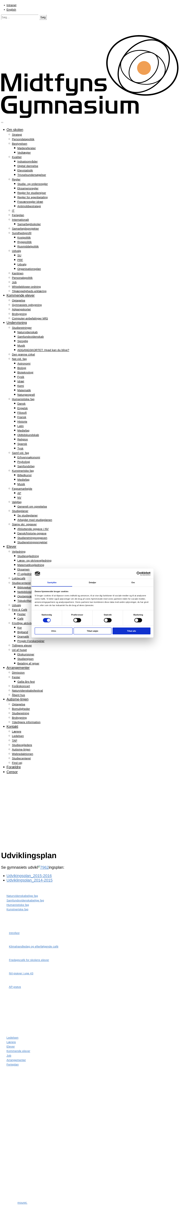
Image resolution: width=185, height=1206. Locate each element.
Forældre (14, 767)
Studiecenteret (21, 582)
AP (19, 493)
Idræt (20, 381)
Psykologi (23, 461)
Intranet (11, 5)
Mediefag (23, 430)
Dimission (18, 672)
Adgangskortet (21, 309)
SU (19, 255)
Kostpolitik (24, 237)
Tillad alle (131, 631)
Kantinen (17, 273)
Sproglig (22, 341)
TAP (14, 740)
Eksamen (23, 569)
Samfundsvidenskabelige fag (25, 900)
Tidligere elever (22, 645)
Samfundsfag (26, 466)
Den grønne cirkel (23, 354)
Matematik (24, 390)
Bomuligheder (21, 708)
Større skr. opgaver (24, 524)
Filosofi (22, 412)
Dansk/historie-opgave (31, 533)
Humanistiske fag (23, 399)
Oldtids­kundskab (28, 434)
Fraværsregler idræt (30, 201)
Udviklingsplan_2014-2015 (30, 880)
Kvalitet (17, 157)
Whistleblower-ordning (26, 286)
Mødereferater (26, 148)
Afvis (53, 631)
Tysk (20, 448)
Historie (22, 421)
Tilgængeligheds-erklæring (29, 291)
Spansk (22, 443)
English (11, 9)
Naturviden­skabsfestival (27, 690)
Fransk (21, 417)
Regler (16, 179)
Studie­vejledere (22, 744)
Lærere (16, 731)
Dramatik (23, 636)
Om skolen (15, 130)
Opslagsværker (27, 596)
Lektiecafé (18, 578)
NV (19, 497)
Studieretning (20, 713)
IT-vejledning (25, 573)
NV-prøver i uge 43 (21, 973)
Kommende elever (21, 295)
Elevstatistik (25, 170)
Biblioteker (24, 587)
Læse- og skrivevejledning (34, 560)
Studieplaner (20, 510)
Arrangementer (18, 668)
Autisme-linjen (17, 699)
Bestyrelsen (19, 143)
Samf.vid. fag (20, 452)
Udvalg (16, 250)
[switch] (77, 620)
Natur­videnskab (27, 332)
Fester (21, 614)
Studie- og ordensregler (32, 183)
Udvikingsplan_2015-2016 (29, 876)
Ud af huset (19, 649)
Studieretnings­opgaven (32, 537)
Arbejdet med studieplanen (34, 519)
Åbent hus (18, 695)
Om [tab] (133, 582)
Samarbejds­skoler (29, 224)
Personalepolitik (22, 277)
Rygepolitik (24, 241)
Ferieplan (18, 215)
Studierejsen (25, 658)
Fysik (20, 376)
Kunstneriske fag (23, 470)
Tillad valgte (92, 631)
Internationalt (20, 219)
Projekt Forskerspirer (30, 640)
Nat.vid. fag (19, 358)
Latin (20, 426)
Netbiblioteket (26, 591)
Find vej (17, 762)
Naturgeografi (26, 394)
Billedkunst (24, 475)
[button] (43, 17)
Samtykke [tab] (52, 582)
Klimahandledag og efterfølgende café (33, 946)
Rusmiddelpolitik (28, 246)
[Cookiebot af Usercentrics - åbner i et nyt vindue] (138, 574)
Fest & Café (19, 609)
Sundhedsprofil (21, 233)
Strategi (17, 134)
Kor (19, 627)
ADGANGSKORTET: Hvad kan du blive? (43, 349)
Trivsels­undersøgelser (31, 174)
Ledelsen (18, 735)
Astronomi (23, 363)
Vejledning (18, 551)
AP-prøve (15, 986)
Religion (22, 439)
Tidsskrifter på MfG (29, 600)
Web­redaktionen (22, 753)
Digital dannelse (27, 165)
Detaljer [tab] (92, 582)
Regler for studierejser (31, 192)
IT (13, 210)
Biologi (21, 367)
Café (20, 618)
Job (14, 282)
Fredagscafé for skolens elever (29, 959)
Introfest (14, 932)
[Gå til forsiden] (92, 117)
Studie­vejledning (28, 556)
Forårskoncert (21, 686)
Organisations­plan (29, 268)
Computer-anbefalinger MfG (30, 318)
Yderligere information (26, 722)
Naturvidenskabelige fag (22, 895)
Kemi (20, 385)
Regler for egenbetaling (32, 197)
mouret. (22, 1202)
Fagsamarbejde (22, 488)
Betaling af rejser (28, 663)
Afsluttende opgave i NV (33, 528)
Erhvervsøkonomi (28, 457)
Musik (21, 345)
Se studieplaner (27, 515)
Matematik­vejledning (30, 564)
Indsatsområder (27, 161)
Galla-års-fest (26, 681)
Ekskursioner (25, 654)
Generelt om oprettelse (32, 506)
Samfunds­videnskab (30, 336)
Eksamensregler (27, 188)
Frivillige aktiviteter (24, 623)
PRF (20, 259)
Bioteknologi (25, 372)
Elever (11, 546)
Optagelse (18, 300)
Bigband (22, 632)
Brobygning (19, 313)
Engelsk (22, 408)
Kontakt (12, 726)
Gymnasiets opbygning (27, 304)
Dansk (21, 403)
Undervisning (17, 322)
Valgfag (17, 502)
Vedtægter (24, 152)
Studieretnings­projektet (32, 542)
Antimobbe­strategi (29, 206)
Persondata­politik (23, 139)
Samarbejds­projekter (25, 228)
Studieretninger (22, 327)
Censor (12, 772)
